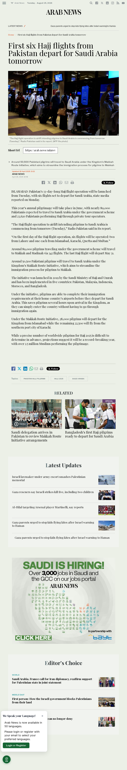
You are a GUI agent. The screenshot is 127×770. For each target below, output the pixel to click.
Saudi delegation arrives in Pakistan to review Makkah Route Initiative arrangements (36, 436)
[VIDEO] (36, 413)
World (15, 675)
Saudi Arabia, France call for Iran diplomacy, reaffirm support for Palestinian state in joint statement (52, 680)
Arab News (19, 3)
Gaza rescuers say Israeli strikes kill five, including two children (53, 492)
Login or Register (16, 745)
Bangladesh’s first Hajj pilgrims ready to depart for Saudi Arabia (89, 434)
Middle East (18, 695)
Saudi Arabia (78, 379)
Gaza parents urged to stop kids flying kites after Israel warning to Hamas (75, 26)
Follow (109, 182)
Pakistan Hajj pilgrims (34, 379)
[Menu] (4, 3)
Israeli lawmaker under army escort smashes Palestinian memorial (48, 478)
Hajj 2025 (58, 379)
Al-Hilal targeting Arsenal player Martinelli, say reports (48, 507)
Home (11, 34)
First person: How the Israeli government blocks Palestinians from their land (52, 700)
